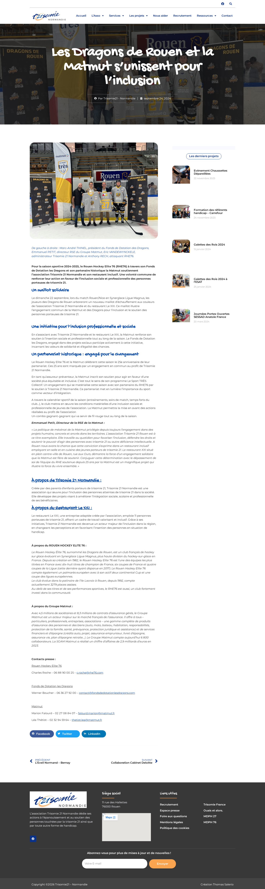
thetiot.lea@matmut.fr (87, 720)
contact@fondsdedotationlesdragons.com (107, 693)
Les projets (136, 15)
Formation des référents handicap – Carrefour (210, 211)
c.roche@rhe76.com (90, 672)
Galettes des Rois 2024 (209, 244)
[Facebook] (222, 3)
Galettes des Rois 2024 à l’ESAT (210, 280)
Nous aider (160, 15)
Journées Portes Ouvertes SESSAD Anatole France (211, 315)
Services (114, 15)
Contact (227, 15)
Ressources (205, 15)
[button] (230, 4)
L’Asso (96, 15)
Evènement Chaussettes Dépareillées (210, 172)
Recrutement (182, 15)
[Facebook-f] (33, 839)
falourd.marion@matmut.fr (96, 713)
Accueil (81, 15)
